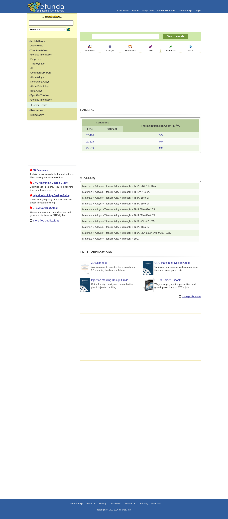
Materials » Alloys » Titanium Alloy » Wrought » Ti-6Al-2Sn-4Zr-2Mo (118, 221)
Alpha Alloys (37, 77)
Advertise (156, 503)
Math (190, 50)
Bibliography (37, 114)
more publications (191, 296)
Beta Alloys (36, 90)
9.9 (161, 141)
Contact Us (129, 503)
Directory (143, 503)
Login (198, 10)
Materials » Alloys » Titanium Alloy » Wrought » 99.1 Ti (111, 238)
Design (110, 50)
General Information (41, 54)
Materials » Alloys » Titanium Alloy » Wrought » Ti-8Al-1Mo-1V (116, 197)
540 (92, 147)
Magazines (148, 10)
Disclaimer (115, 503)
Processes (130, 50)
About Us (90, 503)
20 (87, 135)
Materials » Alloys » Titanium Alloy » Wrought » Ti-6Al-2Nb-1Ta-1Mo (119, 186)
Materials (90, 50)
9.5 (161, 135)
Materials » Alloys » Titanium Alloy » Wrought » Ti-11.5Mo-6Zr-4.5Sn (119, 209)
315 (92, 141)
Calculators (123, 10)
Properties (36, 59)
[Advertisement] (52, 348)
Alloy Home (36, 45)
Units (150, 50)
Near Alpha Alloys (40, 81)
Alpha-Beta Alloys (40, 86)
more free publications (46, 220)
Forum (135, 10)
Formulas (171, 50)
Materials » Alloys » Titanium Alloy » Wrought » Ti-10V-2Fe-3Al (116, 191)
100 (92, 135)
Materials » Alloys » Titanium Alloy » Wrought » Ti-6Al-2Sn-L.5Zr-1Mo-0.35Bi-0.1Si (126, 232)
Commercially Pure (40, 72)
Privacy (102, 503)
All (31, 68)
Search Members (166, 10)
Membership (185, 10)
